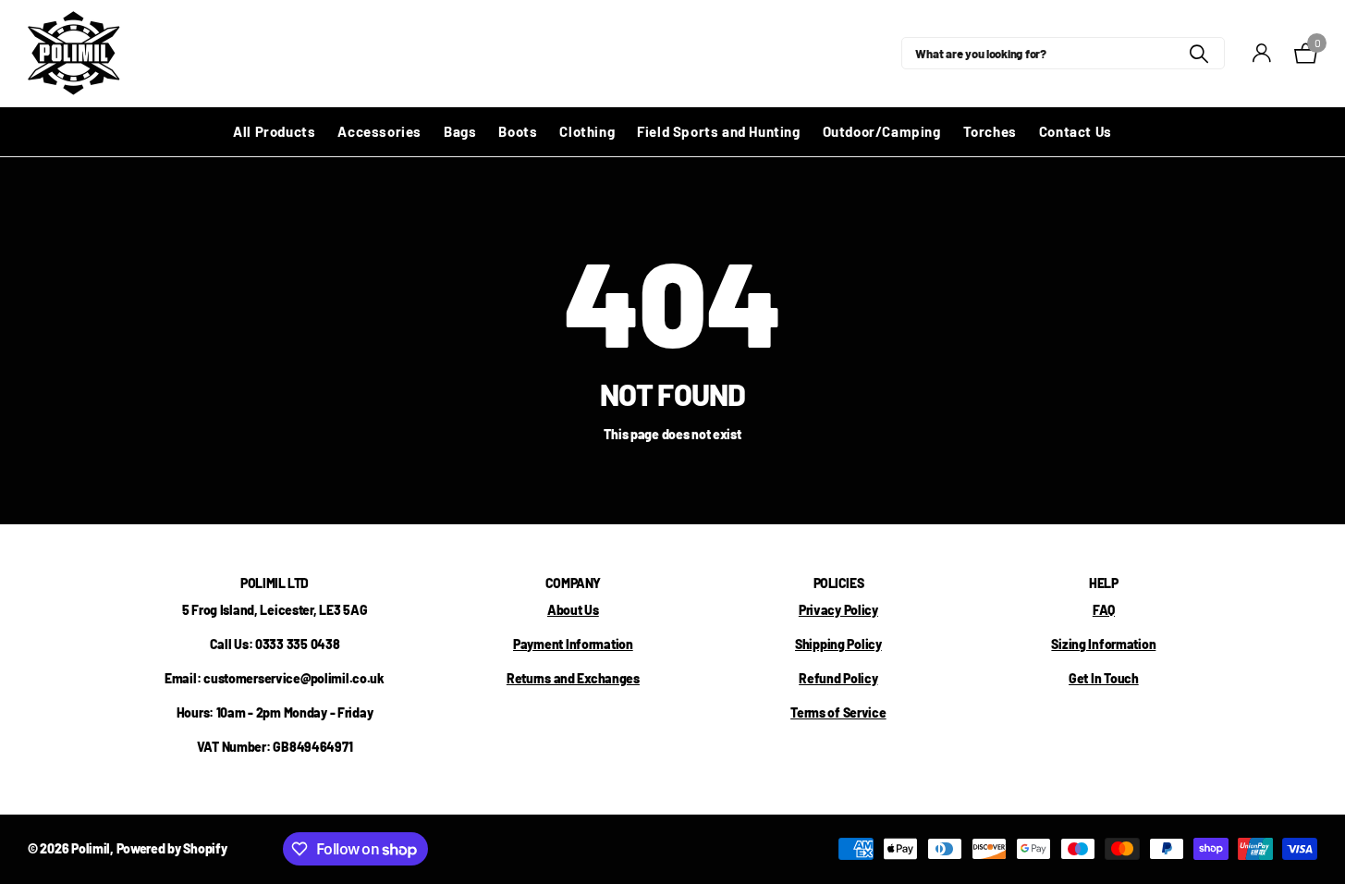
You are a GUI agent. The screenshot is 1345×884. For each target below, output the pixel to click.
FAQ (1104, 610)
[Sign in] (1262, 53)
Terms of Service (838, 712)
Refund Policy (838, 678)
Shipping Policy (838, 644)
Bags (460, 131)
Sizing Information (1103, 644)
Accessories (379, 131)
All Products (274, 131)
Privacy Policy (838, 610)
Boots (517, 131)
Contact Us (1075, 131)
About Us (573, 610)
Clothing (587, 131)
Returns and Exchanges (573, 678)
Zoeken (1199, 53)
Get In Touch (1104, 678)
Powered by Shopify (171, 848)
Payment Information (573, 644)
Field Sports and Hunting (718, 131)
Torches (990, 131)
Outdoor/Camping (882, 131)
